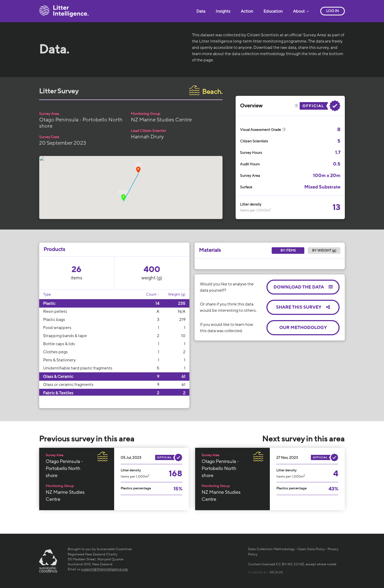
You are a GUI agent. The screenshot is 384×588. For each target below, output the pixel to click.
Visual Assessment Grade (261, 129)
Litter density (250, 204)
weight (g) (151, 278)
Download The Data (299, 287)
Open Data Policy (311, 549)
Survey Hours (251, 152)
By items (288, 250)
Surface (246, 187)
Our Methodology (303, 328)
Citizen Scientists (254, 141)
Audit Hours (250, 164)
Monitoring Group (145, 113)
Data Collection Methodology (271, 549)
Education (273, 11)
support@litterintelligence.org (104, 569)
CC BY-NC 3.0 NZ (290, 564)
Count (151, 294)
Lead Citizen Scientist (148, 130)
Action (247, 11)
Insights (223, 11)
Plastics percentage (136, 488)
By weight (324, 250)
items (76, 278)
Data (200, 11)
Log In (332, 10)
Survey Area (49, 113)
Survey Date (49, 137)
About (299, 11)
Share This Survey (299, 307)
